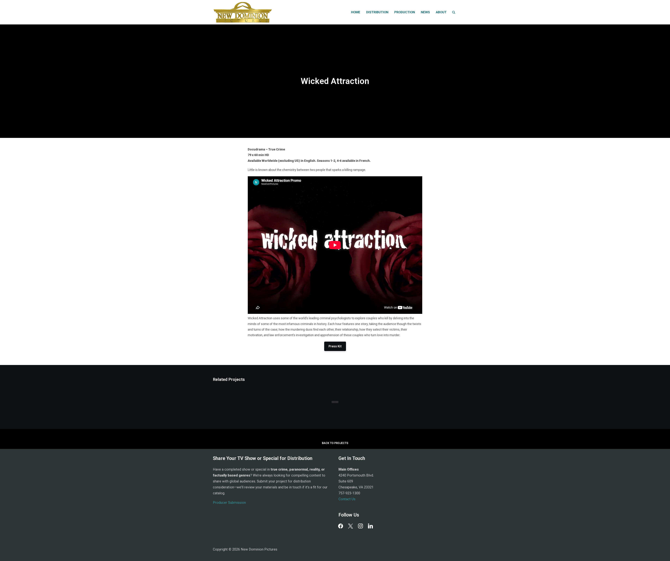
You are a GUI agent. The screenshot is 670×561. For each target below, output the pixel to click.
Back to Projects (335, 443)
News (425, 12)
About (441, 12)
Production (404, 12)
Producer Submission (229, 502)
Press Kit (335, 346)
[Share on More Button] (3, 173)
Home (355, 12)
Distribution (377, 12)
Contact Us (346, 499)
